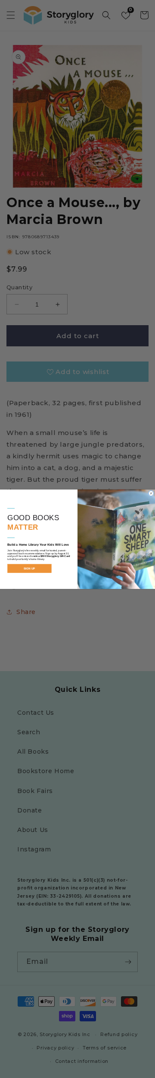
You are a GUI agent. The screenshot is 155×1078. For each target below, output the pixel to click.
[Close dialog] (151, 493)
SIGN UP (29, 568)
